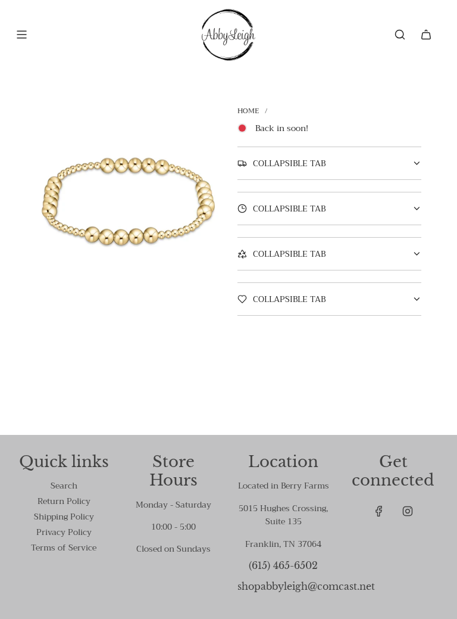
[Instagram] (408, 511)
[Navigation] (21, 34)
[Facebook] (379, 511)
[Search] (400, 34)
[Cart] (426, 34)
